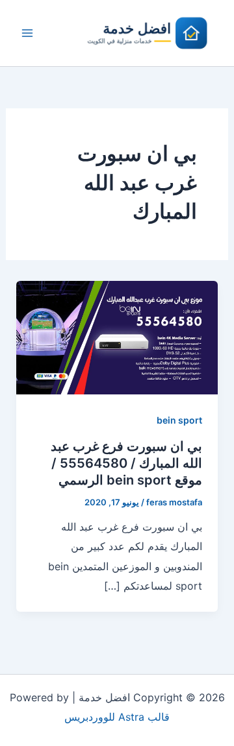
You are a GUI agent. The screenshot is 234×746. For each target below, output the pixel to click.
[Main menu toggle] (27, 33)
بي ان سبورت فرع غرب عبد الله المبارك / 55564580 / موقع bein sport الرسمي (126, 463)
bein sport (179, 420)
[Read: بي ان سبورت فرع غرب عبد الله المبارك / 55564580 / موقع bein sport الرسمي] (117, 336)
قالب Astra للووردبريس (117, 716)
